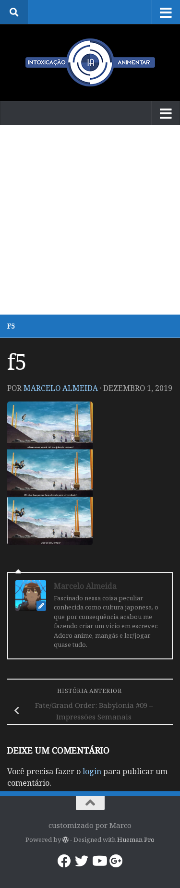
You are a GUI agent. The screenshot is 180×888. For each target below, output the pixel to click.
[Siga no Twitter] (81, 861)
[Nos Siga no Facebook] (64, 861)
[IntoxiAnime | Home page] (90, 62)
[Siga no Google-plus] (116, 861)
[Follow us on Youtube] (99, 861)
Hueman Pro (136, 839)
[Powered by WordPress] (65, 840)
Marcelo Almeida (61, 388)
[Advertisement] (90, 220)
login (92, 771)
